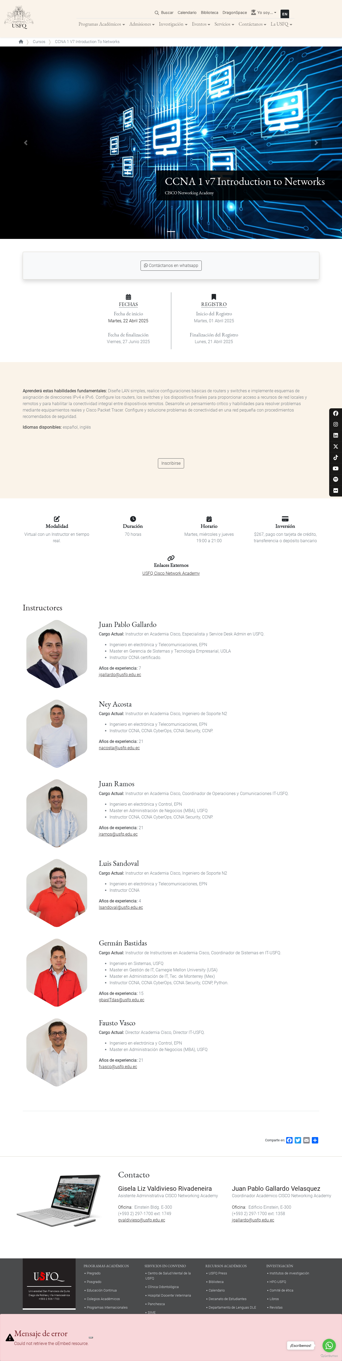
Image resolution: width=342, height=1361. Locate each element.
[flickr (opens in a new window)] (336, 491)
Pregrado (93, 1273)
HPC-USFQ (278, 1282)
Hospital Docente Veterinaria (169, 1295)
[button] (25, 142)
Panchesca (156, 1304)
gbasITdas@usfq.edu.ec (121, 999)
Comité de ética (281, 1290)
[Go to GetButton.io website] (329, 1355)
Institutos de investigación (289, 1273)
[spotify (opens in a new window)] (336, 480)
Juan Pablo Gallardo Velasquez (276, 1188)
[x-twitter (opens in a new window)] (336, 447)
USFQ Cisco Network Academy (171, 573)
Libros (274, 1299)
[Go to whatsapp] (329, 1345)
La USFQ (279, 24)
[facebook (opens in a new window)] (336, 414)
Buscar (167, 12)
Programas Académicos (100, 24)
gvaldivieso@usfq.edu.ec (141, 1220)
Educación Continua (102, 1290)
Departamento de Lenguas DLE (232, 1307)
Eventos (199, 24)
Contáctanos (251, 24)
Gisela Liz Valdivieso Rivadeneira (165, 1188)
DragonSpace (235, 12)
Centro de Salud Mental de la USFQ (168, 1275)
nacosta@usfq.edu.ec (119, 747)
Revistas (276, 1307)
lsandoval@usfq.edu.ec (121, 907)
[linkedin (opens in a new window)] (336, 436)
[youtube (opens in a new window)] (336, 469)
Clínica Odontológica (163, 1287)
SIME (152, 1312)
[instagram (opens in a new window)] (336, 425)
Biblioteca (209, 12)
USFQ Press (218, 1273)
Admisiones (140, 24)
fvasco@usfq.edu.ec (118, 1066)
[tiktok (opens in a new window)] (336, 458)
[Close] (91, 1337)
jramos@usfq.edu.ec (118, 834)
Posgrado (94, 1282)
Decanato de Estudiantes (228, 1299)
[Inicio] (19, 18)
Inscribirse (171, 463)
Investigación (171, 24)
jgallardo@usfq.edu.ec (120, 674)
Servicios (222, 24)
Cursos (39, 41)
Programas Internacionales (107, 1307)
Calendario (187, 12)
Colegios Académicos (103, 1299)
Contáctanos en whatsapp (173, 265)
